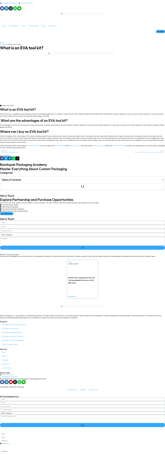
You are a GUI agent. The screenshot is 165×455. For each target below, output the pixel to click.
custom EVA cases (33, 145)
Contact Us (5, 364)
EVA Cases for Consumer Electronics (14, 324)
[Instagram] (11, 8)
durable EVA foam (119, 145)
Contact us (52, 26)
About (23, 26)
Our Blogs (5, 360)
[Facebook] (2, 8)
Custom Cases (33, 26)
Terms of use (93, 389)
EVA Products (13, 26)
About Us (5, 356)
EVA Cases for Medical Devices (12, 332)
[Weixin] (19, 8)
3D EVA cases (75, 145)
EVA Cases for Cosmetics (10, 328)
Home (4, 26)
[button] (2, 158)
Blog (6, 44)
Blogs (43, 26)
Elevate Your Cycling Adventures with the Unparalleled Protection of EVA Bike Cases (81, 280)
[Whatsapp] (15, 8)
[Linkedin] (6, 8)
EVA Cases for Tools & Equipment (13, 340)
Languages (5, 451)
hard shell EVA (60, 145)
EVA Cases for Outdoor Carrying (12, 336)
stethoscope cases (99, 145)
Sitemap (83, 389)
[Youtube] (11, 382)
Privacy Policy (72, 389)
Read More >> (72, 296)
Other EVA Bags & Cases (10, 344)
